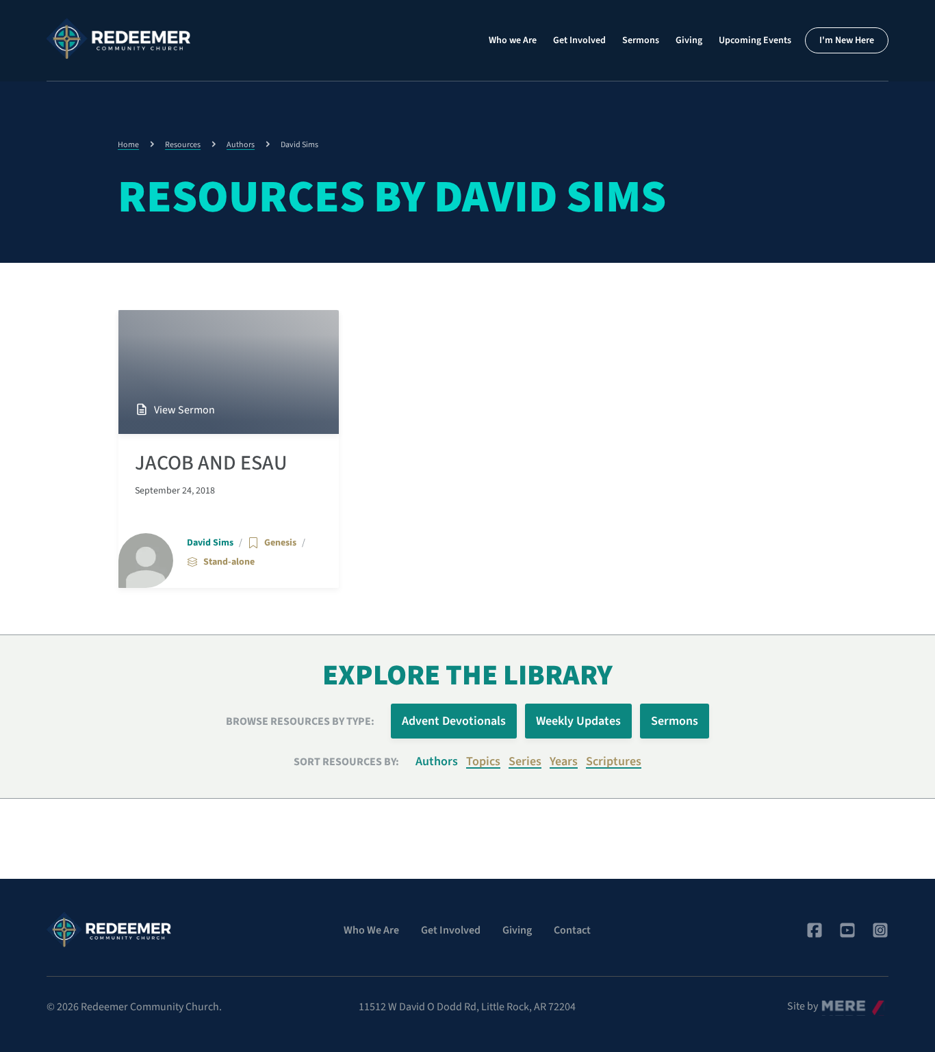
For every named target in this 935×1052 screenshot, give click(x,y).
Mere (833, 1002)
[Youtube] (847, 930)
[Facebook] (814, 930)
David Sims (210, 543)
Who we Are (513, 40)
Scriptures (613, 761)
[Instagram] (880, 930)
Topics (483, 761)
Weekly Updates (578, 721)
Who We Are (371, 930)
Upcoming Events (755, 40)
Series (525, 761)
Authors (241, 145)
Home (128, 145)
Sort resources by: (346, 761)
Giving (689, 40)
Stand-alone (229, 562)
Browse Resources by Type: (300, 721)
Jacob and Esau (211, 463)
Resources (183, 145)
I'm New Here (846, 40)
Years (564, 761)
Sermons (640, 40)
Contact (572, 930)
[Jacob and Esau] (228, 372)
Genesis (280, 543)
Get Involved (579, 40)
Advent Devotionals (454, 721)
